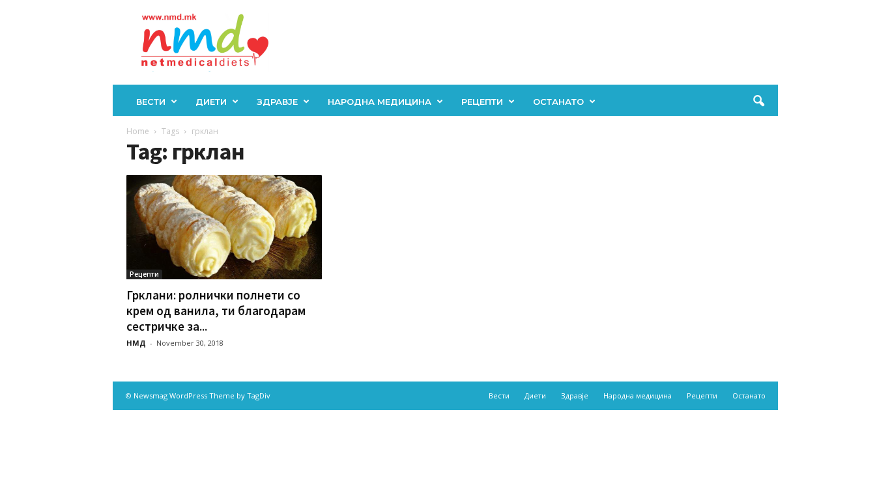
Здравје (277, 101)
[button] (758, 101)
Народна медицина (379, 101)
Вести (150, 101)
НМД (136, 343)
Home (137, 131)
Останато (558, 101)
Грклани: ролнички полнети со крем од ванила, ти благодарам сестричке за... (216, 310)
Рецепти (482, 101)
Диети (211, 101)
